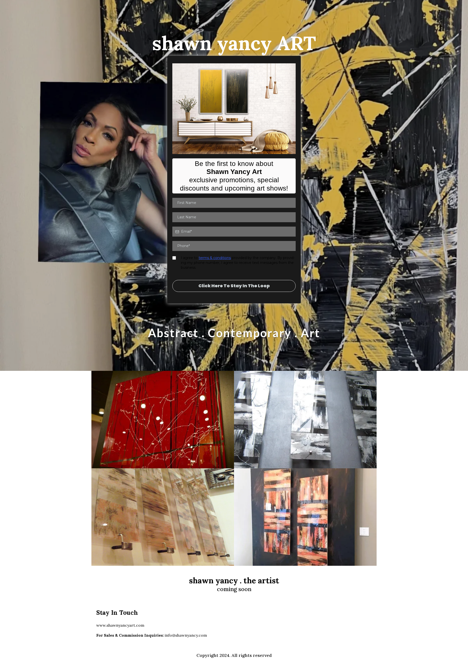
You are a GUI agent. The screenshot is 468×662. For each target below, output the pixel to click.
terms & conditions (215, 258)
